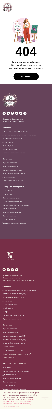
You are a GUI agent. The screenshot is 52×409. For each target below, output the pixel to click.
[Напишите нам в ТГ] (16, 113)
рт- (4, 191)
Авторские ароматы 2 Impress (13, 181)
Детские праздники (9, 209)
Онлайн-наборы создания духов (14, 174)
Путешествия (7, 367)
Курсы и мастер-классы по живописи (15, 131)
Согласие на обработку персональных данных (18, 280)
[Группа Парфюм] (20, 113)
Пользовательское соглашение (13, 121)
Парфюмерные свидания (11, 198)
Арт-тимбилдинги (9, 219)
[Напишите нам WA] (12, 113)
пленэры (8, 191)
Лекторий (6, 312)
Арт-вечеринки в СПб (10, 304)
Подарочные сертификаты (12, 319)
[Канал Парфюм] (25, 113)
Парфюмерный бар (9, 216)
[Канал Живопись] (8, 113)
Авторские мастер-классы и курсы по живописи (19, 135)
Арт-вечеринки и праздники (12, 201)
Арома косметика (9, 358)
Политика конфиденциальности (13, 119)
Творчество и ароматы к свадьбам (14, 223)
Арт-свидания (7, 194)
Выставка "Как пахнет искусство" (14, 153)
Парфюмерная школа (10, 163)
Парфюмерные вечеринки (12, 212)
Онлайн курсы (8, 146)
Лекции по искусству (10, 149)
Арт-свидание (7, 301)
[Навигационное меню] (47, 7)
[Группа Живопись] (4, 113)
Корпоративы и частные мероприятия (16, 205)
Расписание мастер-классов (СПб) (14, 294)
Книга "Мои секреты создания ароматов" (17, 354)
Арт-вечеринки (8, 142)
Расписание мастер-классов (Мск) (14, 297)
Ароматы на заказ (9, 177)
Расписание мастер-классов (12, 138)
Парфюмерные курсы (10, 166)
